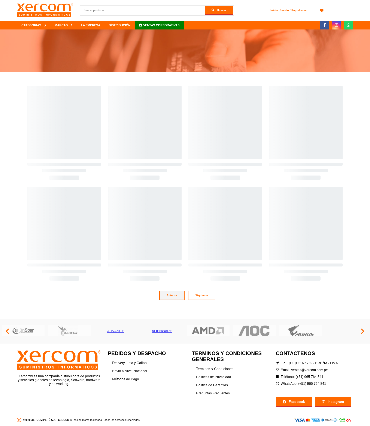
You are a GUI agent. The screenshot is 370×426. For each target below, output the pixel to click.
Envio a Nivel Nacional (129, 371)
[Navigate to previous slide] (7, 331)
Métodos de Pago (125, 379)
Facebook (297, 402)
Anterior (172, 295)
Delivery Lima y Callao (129, 363)
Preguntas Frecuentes (213, 393)
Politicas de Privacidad (213, 377)
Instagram (336, 402)
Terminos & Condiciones (214, 369)
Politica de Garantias (212, 385)
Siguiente (201, 295)
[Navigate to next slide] (362, 331)
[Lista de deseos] (321, 10)
